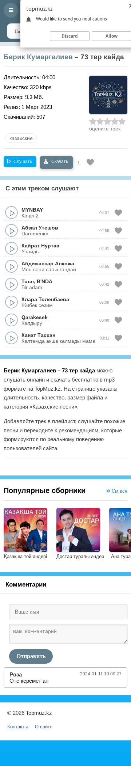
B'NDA (44, 281)
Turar (27, 281)
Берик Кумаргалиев (38, 57)
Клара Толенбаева (45, 299)
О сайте (43, 726)
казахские (21, 138)
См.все (118, 491)
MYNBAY (32, 210)
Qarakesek (34, 317)
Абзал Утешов (39, 228)
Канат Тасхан (38, 335)
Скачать (59, 161)
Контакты (17, 726)
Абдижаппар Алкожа (47, 263)
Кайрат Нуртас (40, 246)
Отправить (30, 656)
